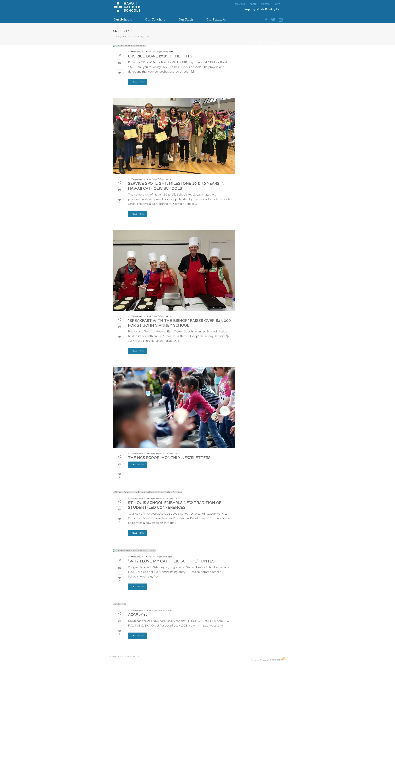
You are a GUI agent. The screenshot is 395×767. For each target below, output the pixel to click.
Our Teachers (155, 18)
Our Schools (123, 18)
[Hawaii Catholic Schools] (133, 11)
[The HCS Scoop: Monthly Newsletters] (174, 407)
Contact (265, 3)
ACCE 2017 (138, 614)
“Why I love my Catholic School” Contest (172, 561)
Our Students (216, 18)
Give (277, 3)
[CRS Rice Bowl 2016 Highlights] (174, 45)
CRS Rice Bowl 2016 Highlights (160, 56)
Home (248, 42)
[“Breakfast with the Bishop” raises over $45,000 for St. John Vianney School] (174, 270)
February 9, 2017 (172, 453)
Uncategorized (152, 453)
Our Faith (186, 18)
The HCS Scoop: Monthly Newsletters (169, 457)
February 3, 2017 (165, 610)
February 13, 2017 (165, 179)
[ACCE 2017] (174, 604)
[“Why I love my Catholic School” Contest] (174, 550)
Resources (239, 3)
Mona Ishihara (137, 52)
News (148, 52)
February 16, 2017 (165, 52)
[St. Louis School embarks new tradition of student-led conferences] (174, 492)
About (253, 3)
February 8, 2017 (172, 498)
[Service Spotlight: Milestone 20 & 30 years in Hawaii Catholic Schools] (174, 136)
